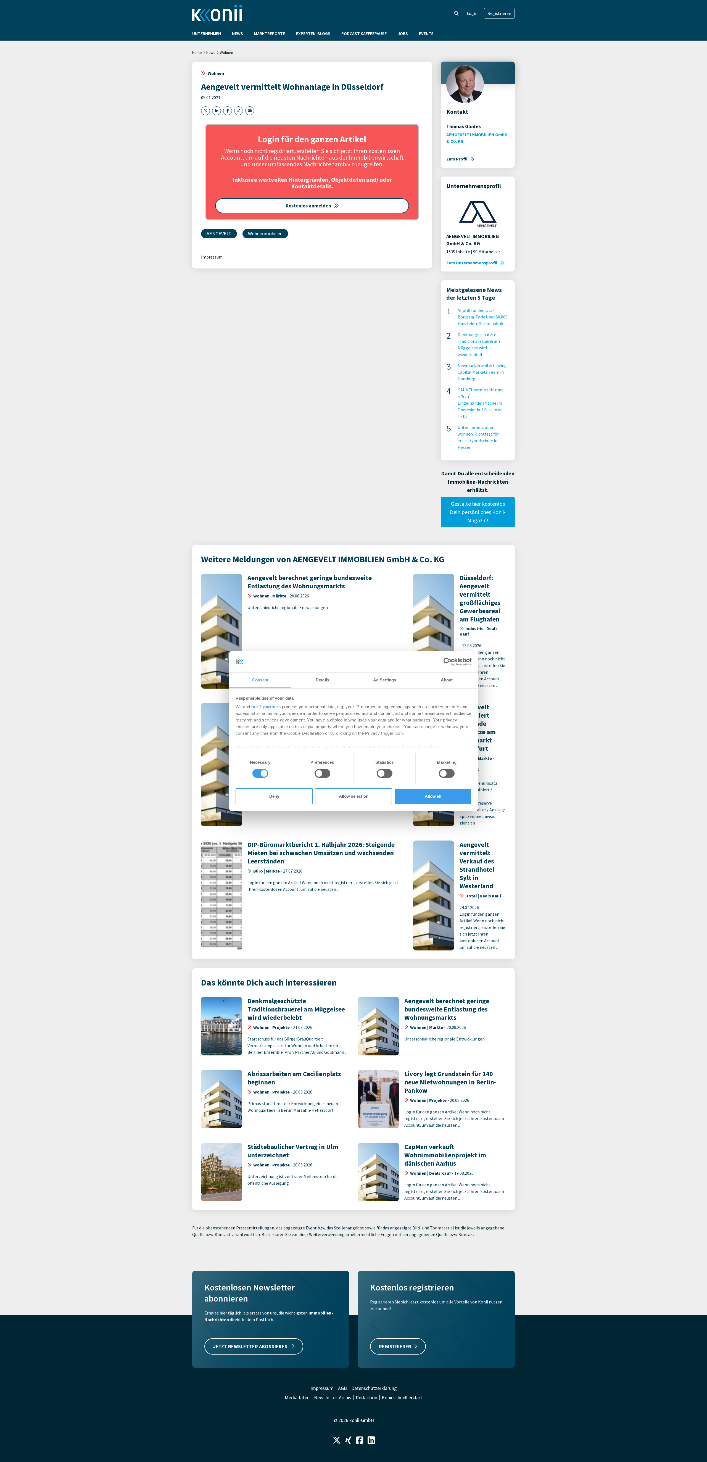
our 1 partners (266, 706)
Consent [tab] (260, 680)
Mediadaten (297, 1397)
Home (197, 52)
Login (472, 13)
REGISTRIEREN (395, 1346)
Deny (274, 796)
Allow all (433, 796)
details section (424, 746)
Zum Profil (457, 159)
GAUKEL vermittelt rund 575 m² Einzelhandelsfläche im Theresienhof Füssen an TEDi (480, 403)
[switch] (322, 773)
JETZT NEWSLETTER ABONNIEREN (251, 1346)
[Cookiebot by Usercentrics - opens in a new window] (447, 662)
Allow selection (353, 796)
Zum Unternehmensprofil (471, 262)
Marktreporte (269, 33)
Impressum (212, 257)
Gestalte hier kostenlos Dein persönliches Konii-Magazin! (478, 512)
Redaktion (366, 1397)
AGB (342, 1388)
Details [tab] (322, 680)
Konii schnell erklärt (402, 1397)
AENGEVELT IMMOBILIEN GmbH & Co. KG (477, 138)
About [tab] (447, 680)
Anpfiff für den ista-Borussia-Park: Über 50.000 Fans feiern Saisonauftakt (483, 316)
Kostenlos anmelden (308, 205)
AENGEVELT (219, 233)
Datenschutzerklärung (374, 1388)
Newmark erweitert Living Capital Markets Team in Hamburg (482, 372)
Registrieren (499, 13)
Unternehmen (206, 33)
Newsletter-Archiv (332, 1397)
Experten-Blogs (313, 33)
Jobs (403, 33)
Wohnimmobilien (265, 233)
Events (426, 33)
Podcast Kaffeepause (364, 33)
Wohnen (226, 52)
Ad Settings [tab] (384, 680)
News (237, 33)
